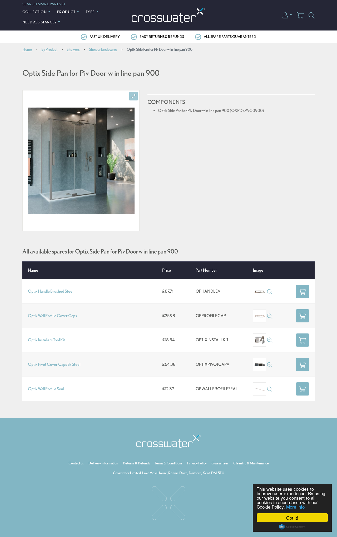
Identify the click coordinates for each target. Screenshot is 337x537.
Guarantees (220, 463)
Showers (73, 49)
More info (295, 506)
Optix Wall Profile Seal (46, 388)
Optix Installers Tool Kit (46, 339)
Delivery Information (103, 463)
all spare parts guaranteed (230, 36)
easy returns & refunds (162, 36)
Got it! (292, 517)
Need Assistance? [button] (39, 22)
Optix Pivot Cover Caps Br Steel (54, 364)
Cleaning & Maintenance (251, 463)
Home (27, 49)
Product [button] (66, 11)
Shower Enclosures (103, 49)
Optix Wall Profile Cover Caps (52, 315)
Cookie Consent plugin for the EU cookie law (292, 527)
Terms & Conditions (168, 463)
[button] (287, 14)
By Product (49, 49)
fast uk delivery (105, 36)
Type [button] (91, 11)
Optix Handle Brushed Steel (50, 291)
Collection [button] (34, 11)
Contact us (76, 463)
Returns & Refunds (136, 463)
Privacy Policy (197, 463)
